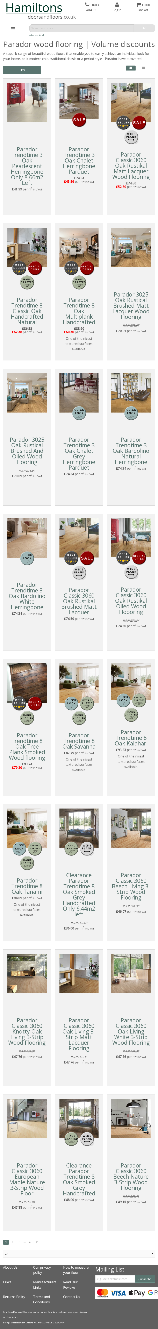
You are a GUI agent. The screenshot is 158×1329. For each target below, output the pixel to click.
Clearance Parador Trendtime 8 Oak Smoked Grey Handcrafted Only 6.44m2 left (79, 894)
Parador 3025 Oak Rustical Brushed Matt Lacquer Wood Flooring (131, 306)
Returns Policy (14, 1296)
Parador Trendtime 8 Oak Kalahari (131, 737)
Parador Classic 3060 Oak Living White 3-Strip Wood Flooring (131, 1031)
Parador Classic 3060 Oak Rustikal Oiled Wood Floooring (131, 601)
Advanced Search (36, 35)
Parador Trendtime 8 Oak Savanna (79, 740)
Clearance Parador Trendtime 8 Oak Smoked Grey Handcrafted (79, 1179)
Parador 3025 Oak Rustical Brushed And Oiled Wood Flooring (27, 451)
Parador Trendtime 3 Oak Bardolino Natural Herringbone (131, 451)
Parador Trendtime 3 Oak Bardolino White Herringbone (27, 596)
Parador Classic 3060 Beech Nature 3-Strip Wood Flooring (131, 1176)
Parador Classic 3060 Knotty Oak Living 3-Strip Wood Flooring (27, 1031)
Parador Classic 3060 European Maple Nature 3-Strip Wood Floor (27, 1179)
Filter (22, 70)
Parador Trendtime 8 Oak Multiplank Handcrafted (79, 311)
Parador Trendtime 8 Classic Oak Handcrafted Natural (27, 311)
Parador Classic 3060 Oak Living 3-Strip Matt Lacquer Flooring (78, 1034)
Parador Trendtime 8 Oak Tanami (27, 886)
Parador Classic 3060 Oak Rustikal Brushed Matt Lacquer (79, 601)
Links (7, 1282)
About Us (10, 1267)
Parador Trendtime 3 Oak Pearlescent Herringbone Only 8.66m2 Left (27, 166)
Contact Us (71, 1296)
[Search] (144, 28)
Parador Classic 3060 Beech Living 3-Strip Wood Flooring (131, 886)
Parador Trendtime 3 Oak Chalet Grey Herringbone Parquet (79, 453)
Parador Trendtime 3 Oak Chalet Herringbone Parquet (79, 160)
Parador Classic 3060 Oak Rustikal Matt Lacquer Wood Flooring (131, 166)
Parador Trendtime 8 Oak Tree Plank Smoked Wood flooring (27, 746)
